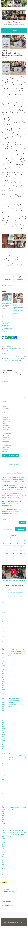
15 (21, 547)
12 (10, 547)
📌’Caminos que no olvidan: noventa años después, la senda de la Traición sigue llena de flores (12, 503)
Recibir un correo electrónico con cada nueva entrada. (7, 448)
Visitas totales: (6, 901)
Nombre (4, 401)
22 (21, 550)
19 (10, 550)
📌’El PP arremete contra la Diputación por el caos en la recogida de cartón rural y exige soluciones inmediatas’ (14, 360)
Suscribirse (20, 529)
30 (24, 553)
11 (7, 547)
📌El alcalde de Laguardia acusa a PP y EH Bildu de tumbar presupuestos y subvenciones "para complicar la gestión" (17, 702)
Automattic (19, 923)
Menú (15, 30)
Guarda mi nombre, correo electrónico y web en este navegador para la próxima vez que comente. (7, 423)
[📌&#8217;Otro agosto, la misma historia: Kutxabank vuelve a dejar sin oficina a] (7, 318)
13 (14, 547)
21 (17, 550)
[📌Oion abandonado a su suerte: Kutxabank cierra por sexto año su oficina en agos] (7, 296)
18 (7, 550)
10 (3, 547)
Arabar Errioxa (14, 464)
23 (24, 550)
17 (3, 550)
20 (14, 550)
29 (21, 553)
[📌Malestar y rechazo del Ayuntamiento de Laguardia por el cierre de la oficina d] (18, 298)
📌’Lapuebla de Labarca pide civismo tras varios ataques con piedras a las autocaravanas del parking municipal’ (14, 487)
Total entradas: (6, 905)
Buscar (4, 519)
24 (3, 553)
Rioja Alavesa (14, 22)
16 (24, 547)
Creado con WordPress (13, 921)
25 (7, 553)
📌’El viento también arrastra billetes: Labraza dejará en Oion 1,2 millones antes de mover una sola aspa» (14, 495)
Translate (14, 891)
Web (3, 412)
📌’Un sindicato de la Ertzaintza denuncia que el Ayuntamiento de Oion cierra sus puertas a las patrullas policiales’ (13, 479)
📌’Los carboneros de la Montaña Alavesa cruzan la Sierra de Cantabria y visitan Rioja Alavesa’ (14, 350)
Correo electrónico (5, 408)
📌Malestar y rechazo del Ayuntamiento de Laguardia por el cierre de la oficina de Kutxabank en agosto (18, 307)
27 (14, 553)
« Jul (3, 560)
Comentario (5, 382)
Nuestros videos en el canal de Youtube (14, 580)
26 (10, 553)
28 (17, 553)
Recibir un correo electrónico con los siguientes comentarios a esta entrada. (7, 437)
